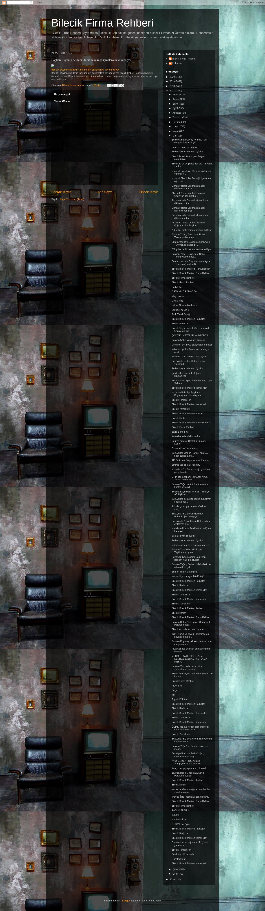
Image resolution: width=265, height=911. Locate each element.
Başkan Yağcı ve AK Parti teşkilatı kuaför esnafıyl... (190, 485)
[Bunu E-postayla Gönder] (109, 85)
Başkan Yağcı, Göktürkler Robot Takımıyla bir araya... (188, 236)
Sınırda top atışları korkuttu (186, 464)
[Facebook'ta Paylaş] (119, 85)
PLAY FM (177, 685)
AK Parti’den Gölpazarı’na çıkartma (190, 460)
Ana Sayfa (105, 192)
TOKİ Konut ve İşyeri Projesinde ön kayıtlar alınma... (190, 635)
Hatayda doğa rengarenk (184, 147)
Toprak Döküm (179, 699)
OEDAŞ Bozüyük (181, 824)
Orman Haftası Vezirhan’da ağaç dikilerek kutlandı (189, 187)
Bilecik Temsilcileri (181, 400)
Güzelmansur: (179, 859)
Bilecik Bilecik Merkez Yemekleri (189, 404)
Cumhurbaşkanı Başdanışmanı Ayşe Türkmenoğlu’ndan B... (191, 243)
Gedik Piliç (177, 300)
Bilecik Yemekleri (181, 409)
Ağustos (177, 112)
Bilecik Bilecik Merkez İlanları (187, 413)
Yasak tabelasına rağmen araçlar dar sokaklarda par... (191, 791)
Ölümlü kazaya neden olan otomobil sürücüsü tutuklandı (190, 728)
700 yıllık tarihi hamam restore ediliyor (191, 230)
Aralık (176, 94)
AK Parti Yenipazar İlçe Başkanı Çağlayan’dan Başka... (188, 194)
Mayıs (176, 126)
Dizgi (174, 690)
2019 (172, 81)
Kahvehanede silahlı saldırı (186, 436)
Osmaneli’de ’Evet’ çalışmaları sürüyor (192, 344)
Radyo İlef (177, 287)
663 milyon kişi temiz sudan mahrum (191, 545)
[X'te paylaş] (116, 85)
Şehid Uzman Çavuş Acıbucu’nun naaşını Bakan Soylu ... (189, 141)
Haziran (177, 122)
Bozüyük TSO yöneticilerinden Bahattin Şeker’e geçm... (187, 515)
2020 (172, 77)
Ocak (176, 873)
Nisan (176, 131)
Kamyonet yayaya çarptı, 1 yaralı (189, 768)
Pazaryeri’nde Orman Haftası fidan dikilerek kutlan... (190, 202)
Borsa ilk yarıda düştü (183, 535)
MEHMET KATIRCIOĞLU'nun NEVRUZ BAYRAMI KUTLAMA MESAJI (189, 659)
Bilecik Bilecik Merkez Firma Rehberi (191, 268)
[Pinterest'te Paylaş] (122, 85)
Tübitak (175, 815)
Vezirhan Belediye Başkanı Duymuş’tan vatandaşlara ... (188, 394)
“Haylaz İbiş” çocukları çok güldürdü (190, 796)
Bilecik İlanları (179, 418)
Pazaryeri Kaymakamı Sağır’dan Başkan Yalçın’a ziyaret (189, 558)
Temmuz (177, 117)
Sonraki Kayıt (61, 192)
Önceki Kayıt (148, 192)
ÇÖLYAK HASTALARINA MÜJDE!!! (190, 335)
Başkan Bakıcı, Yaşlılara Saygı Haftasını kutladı (188, 774)
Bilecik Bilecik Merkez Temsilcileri (189, 387)
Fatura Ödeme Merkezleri (185, 305)
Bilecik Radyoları (180, 323)
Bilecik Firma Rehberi (102, 23)
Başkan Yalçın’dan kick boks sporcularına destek (187, 667)
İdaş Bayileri (178, 296)
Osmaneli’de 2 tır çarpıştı (185, 448)
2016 (172, 879)
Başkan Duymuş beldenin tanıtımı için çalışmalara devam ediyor (85, 69)
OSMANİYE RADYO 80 (184, 291)
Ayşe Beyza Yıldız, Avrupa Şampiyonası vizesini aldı (186, 762)
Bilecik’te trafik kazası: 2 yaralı (188, 629)
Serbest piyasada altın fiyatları (188, 151)
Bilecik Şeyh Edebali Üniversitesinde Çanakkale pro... (191, 329)
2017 (172, 90)
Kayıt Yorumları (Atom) (72, 199)
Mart (175, 135)
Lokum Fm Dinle (180, 310)
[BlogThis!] (112, 85)
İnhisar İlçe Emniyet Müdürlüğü (188, 576)
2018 (172, 86)
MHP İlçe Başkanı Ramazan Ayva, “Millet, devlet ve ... (190, 478)
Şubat (176, 869)
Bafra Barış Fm (180, 431)
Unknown (177, 63)
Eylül (175, 108)
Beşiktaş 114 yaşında (183, 854)
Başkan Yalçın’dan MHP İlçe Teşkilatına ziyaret (187, 551)
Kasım (176, 99)
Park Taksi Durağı (181, 314)
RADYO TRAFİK (180, 810)
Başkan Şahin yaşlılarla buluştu (188, 340)
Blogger (126, 900)
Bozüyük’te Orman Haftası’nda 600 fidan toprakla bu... (190, 454)
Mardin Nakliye (179, 819)
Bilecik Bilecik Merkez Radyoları (189, 319)
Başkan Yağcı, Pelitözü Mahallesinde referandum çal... (191, 566)
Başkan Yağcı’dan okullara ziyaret (189, 356)
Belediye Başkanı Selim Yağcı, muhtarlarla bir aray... (188, 755)
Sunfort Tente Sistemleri (184, 571)
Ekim (176, 103)
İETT (174, 694)
